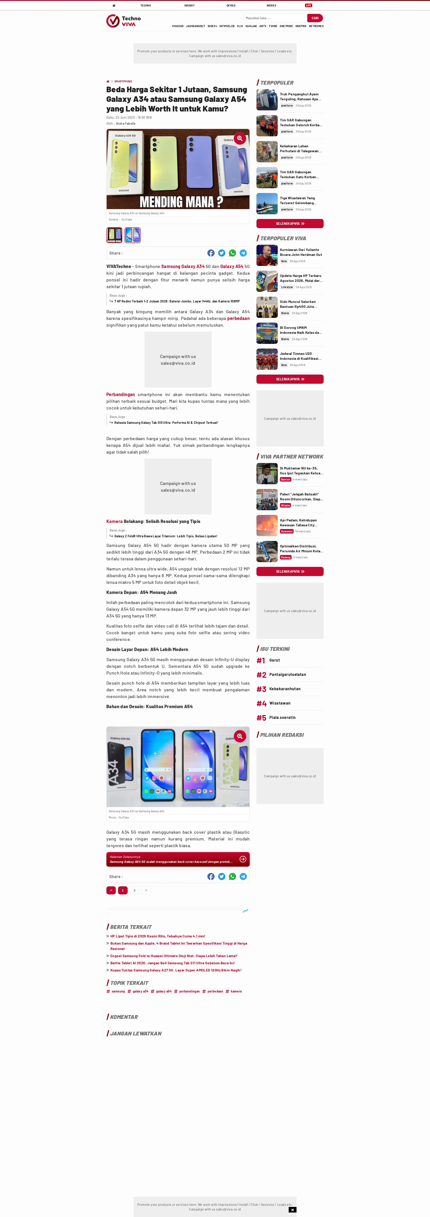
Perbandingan (120, 394)
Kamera (114, 521)
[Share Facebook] (211, 253)
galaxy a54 (164, 991)
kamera (236, 991)
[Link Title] (267, 99)
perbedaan (238, 318)
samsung (118, 991)
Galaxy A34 (193, 266)
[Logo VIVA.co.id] (126, 20)
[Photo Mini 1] (114, 235)
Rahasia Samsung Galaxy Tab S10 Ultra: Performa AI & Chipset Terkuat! (166, 422)
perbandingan (189, 991)
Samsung (171, 266)
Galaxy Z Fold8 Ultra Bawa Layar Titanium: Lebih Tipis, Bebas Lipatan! (166, 536)
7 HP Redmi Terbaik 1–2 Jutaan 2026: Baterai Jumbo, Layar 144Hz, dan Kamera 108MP (177, 301)
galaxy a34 (140, 991)
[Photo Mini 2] (132, 235)
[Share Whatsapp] (232, 253)
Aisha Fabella (125, 123)
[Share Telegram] (243, 253)
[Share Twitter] (221, 253)
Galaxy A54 (232, 266)
